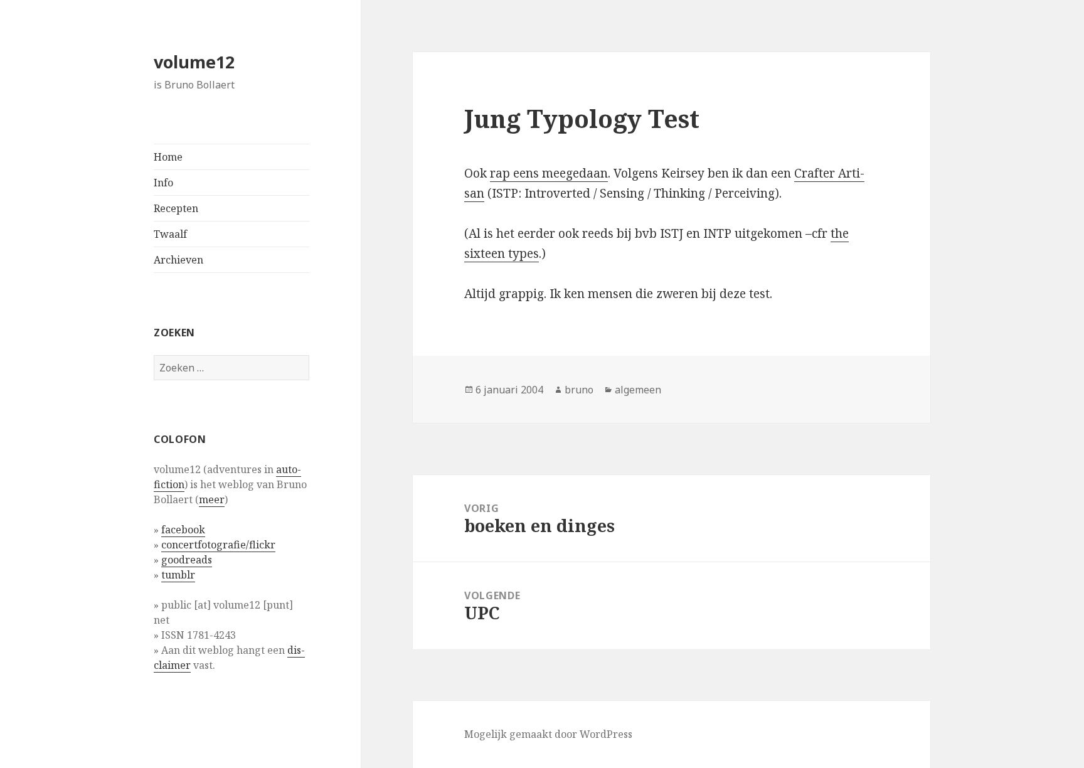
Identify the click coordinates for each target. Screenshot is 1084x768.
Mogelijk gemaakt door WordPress (548, 734)
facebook (183, 529)
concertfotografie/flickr (218, 545)
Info (163, 182)
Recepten (176, 208)
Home (168, 157)
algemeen (638, 390)
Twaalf (170, 234)
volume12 (194, 61)
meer (212, 499)
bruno (579, 390)
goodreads (186, 560)
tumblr (178, 575)
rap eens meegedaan (549, 173)
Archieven (178, 260)
